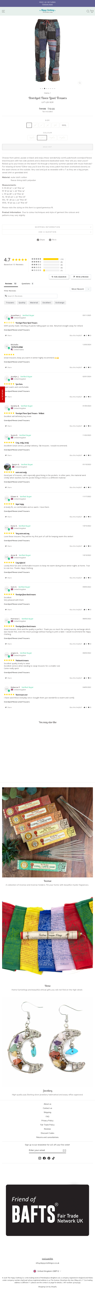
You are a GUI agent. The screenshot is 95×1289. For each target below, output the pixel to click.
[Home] (47, 937)
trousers (10, 302)
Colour (47, 133)
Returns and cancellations (47, 1137)
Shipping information (47, 227)
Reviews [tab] (8, 283)
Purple (62, 138)
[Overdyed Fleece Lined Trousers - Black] (15, 774)
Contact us (47, 1108)
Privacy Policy (47, 1121)
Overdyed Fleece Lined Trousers (17, 330)
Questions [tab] (26, 283)
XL (48, 125)
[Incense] (47, 832)
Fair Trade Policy (47, 1125)
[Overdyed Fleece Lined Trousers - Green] (18, 774)
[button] (85, 335)
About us (47, 1104)
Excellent (47, 302)
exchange (60, 302)
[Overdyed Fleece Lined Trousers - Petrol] (21, 774)
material (34, 302)
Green (42, 138)
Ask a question (47, 232)
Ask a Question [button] (60, 277)
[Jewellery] (47, 1042)
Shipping (47, 1112)
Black (32, 138)
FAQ (47, 1117)
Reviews (47, 1129)
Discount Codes (47, 1133)
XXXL (64, 125)
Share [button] (9, 335)
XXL (55, 125)
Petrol (52, 138)
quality (22, 302)
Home (46, 93)
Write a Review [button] (82, 277)
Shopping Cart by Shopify (47, 1287)
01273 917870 (47, 1259)
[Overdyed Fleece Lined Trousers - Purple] (24, 774)
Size (47, 120)
